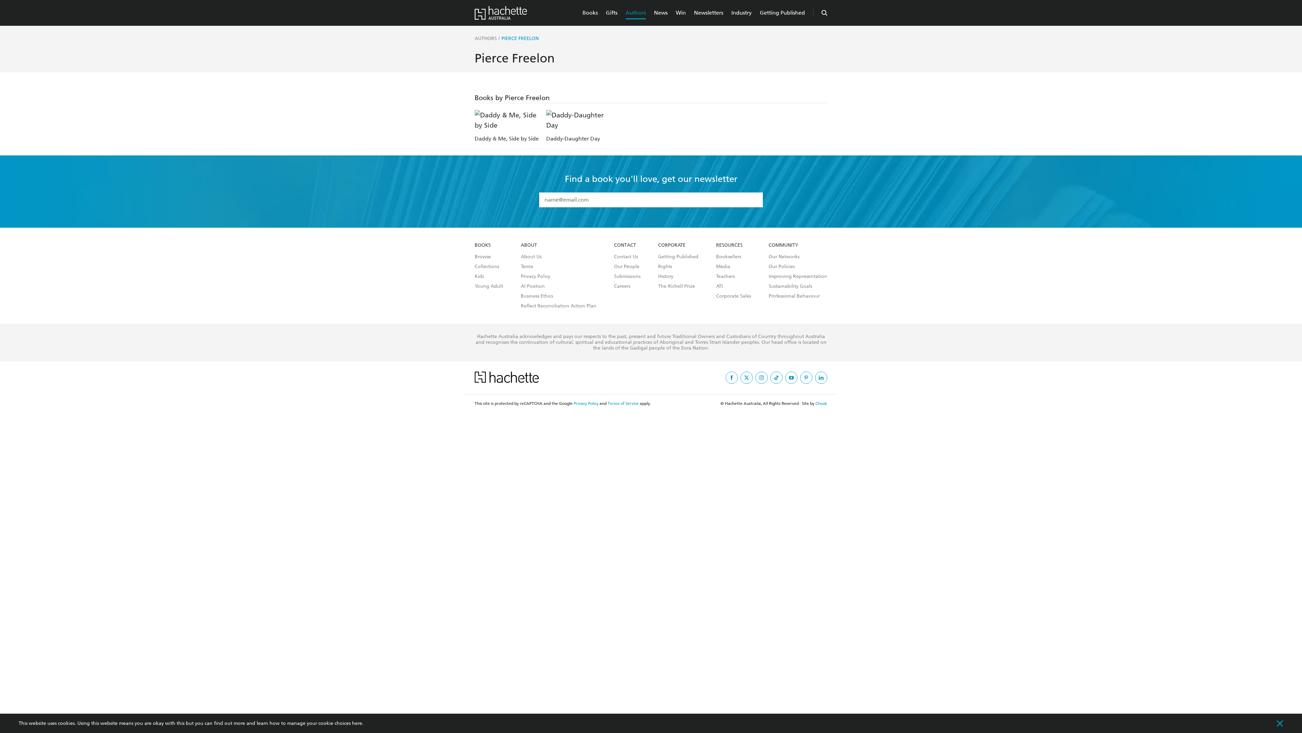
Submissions (627, 276)
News (661, 13)
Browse (483, 257)
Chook (821, 403)
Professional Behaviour (794, 296)
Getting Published (782, 13)
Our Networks (784, 257)
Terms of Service (623, 403)
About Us (531, 257)
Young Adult (489, 286)
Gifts (611, 13)
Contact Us (626, 257)
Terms (527, 266)
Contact (625, 245)
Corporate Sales (733, 296)
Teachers (725, 276)
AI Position (533, 286)
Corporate (672, 245)
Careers (622, 286)
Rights (665, 266)
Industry (741, 13)
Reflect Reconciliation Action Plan (558, 306)
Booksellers (728, 257)
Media (723, 266)
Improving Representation (798, 276)
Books (590, 13)
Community (783, 245)
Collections (487, 266)
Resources (729, 245)
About (529, 245)
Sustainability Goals (790, 286)
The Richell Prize (676, 286)
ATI (719, 286)
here (357, 723)
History (665, 276)
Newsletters (708, 13)
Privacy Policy (535, 276)
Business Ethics (537, 296)
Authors (636, 13)
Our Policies (782, 266)
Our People (626, 266)
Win (681, 13)
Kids (479, 276)
